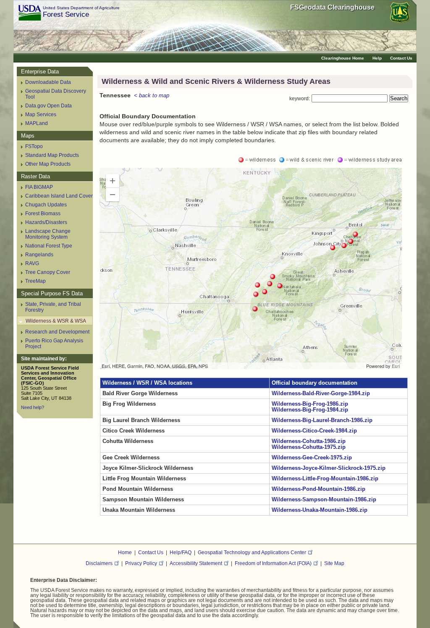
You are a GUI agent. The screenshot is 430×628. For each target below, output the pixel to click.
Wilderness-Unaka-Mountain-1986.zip (319, 510)
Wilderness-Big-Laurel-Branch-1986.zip (322, 420)
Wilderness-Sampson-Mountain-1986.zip (324, 500)
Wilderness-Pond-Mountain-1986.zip (318, 489)
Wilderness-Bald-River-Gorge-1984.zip (321, 393)
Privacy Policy (141, 563)
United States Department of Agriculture (81, 7)
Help (377, 58)
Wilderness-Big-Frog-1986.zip (310, 404)
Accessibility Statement (196, 563)
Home (125, 552)
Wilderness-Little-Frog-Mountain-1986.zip (325, 479)
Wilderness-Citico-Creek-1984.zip (314, 431)
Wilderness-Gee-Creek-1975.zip (312, 458)
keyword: (299, 98)
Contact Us (401, 58)
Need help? (32, 407)
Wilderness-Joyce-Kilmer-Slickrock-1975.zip (328, 468)
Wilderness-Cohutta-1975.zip (309, 447)
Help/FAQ (180, 552)
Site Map (334, 563)
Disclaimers (99, 563)
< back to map (151, 96)
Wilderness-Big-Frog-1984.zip (310, 410)
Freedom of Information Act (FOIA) (273, 563)
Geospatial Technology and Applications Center (252, 552)
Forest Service (66, 14)
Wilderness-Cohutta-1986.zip (309, 441)
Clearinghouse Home (342, 58)
